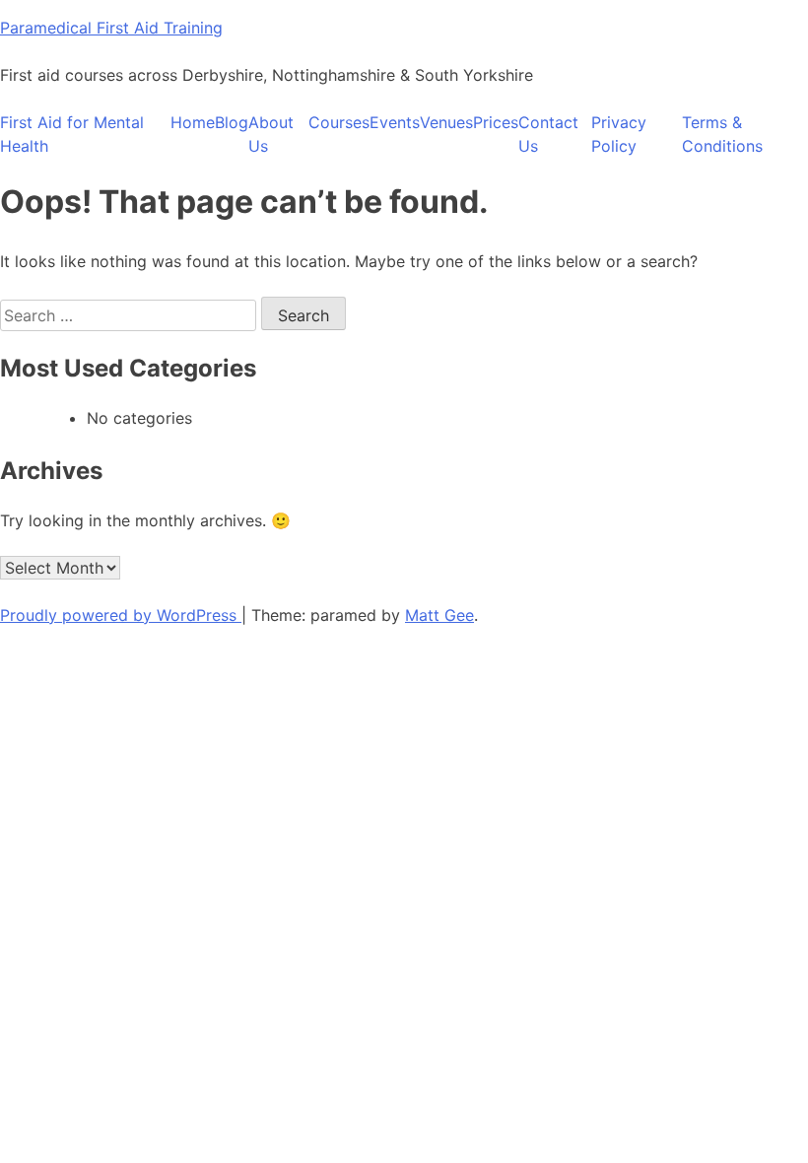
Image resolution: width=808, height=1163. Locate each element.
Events (395, 122)
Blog (231, 122)
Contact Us (548, 134)
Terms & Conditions (722, 134)
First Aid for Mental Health (72, 134)
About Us (271, 134)
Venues (446, 122)
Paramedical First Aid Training (111, 27)
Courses (339, 122)
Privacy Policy (618, 134)
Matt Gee (439, 615)
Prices (495, 122)
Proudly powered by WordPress (120, 615)
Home (192, 122)
